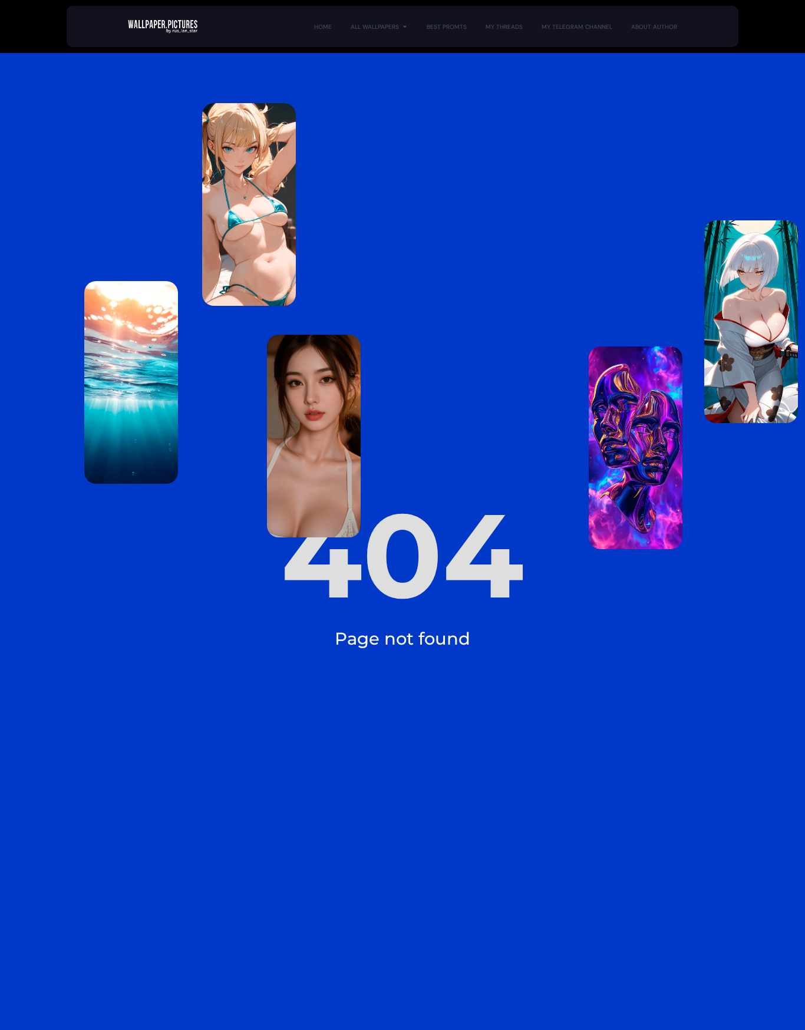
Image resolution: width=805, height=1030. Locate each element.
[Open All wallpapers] (405, 26)
